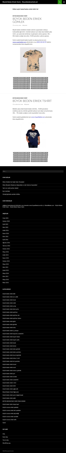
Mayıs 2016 (6, 252)
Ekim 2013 (5, 276)
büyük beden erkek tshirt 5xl (21, 86)
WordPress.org (6, 443)
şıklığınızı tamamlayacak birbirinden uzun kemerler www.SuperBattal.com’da (22, 205)
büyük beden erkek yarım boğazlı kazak (13, 395)
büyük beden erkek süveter (10, 376)
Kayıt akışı (5, 437)
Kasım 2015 (6, 258)
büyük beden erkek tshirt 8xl (39, 88)
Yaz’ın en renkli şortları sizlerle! (10, 188)
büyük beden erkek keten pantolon (12, 352)
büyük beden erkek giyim (9, 321)
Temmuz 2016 (6, 245)
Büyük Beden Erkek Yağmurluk (11, 392)
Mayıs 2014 (6, 273)
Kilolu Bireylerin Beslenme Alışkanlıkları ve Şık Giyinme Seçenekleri (20, 185)
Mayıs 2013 (6, 279)
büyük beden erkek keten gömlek (11, 349)
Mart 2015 (5, 267)
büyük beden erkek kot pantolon (11, 361)
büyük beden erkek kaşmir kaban (11, 336)
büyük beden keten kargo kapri (11, 404)
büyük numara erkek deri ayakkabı (12, 410)
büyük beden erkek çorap (9, 306)
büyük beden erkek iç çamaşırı (10, 330)
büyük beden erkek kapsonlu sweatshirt (13, 333)
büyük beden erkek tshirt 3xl (21, 84)
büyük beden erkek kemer (9, 346)
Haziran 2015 (6, 261)
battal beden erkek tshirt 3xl (22, 77)
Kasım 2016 (6, 233)
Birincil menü (64, 2)
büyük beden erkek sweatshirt (10, 379)
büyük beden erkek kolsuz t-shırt (11, 358)
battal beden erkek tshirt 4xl (39, 77)
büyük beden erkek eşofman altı (11, 315)
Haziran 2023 (6, 221)
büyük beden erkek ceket (9, 303)
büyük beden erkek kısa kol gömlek (12, 355)
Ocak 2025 (5, 218)
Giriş (4, 434)
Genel (4, 422)
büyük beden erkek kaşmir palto (11, 340)
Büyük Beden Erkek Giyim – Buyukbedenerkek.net (20, 2)
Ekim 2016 (5, 236)
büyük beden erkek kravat (9, 364)
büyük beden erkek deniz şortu (11, 309)
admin (25, 25)
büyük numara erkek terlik (9, 419)
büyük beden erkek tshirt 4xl (39, 84)
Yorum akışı (6, 440)
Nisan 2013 (6, 282)
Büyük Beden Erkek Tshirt (32, 101)
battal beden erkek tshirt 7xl (22, 156)
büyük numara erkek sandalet (10, 416)
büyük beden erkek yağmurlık (10, 389)
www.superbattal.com (19, 42)
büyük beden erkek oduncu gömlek (12, 370)
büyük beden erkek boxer (9, 300)
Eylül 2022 (5, 224)
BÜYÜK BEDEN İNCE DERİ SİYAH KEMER (14, 401)
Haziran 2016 (6, 249)
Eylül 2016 (5, 239)
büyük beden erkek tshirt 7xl (21, 88)
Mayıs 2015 (6, 264)
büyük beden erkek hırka (9, 327)
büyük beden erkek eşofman (10, 312)
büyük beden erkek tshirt (20, 16)
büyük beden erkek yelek (9, 398)
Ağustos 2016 (6, 242)
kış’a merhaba (6, 191)
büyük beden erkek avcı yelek (10, 297)
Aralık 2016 (6, 230)
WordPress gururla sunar (8, 450)
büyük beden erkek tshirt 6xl (39, 86)
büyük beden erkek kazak (9, 343)
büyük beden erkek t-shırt (9, 382)
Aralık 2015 (6, 255)
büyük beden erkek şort (9, 373)
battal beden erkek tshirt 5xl (22, 79)
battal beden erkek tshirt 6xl (39, 79)
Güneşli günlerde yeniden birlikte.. (11, 194)
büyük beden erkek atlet (9, 293)
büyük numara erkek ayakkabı (10, 407)
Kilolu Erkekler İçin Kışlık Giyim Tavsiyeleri (13, 182)
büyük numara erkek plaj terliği (11, 413)
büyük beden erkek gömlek (10, 324)
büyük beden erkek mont (9, 367)
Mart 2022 (5, 227)
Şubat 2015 (6, 270)
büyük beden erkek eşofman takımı (12, 318)
